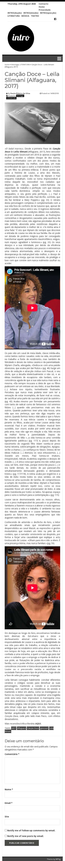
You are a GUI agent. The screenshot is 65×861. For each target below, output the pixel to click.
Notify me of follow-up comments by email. (31, 830)
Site (7, 816)
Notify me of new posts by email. (25, 836)
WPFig (58, 859)
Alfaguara (21, 728)
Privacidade (44, 9)
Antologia (15, 64)
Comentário (12, 754)
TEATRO (35, 15)
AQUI (38, 723)
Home (42, 6)
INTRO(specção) (48, 12)
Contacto (43, 3)
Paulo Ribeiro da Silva (20, 93)
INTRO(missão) (30, 12)
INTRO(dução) (15, 12)
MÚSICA (25, 15)
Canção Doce (33, 728)
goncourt (44, 728)
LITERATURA (14, 15)
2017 (14, 728)
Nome (9, 789)
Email (8, 803)
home (7, 64)
